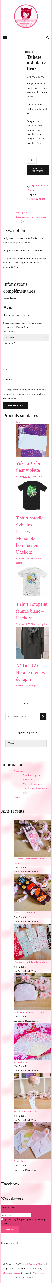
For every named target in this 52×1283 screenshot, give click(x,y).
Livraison (27, 779)
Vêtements (32, 198)
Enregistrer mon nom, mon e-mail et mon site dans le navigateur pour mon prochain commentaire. (24, 394)
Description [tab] (21, 212)
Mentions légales (31, 775)
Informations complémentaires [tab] (31, 217)
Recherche (43, 716)
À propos (18, 771)
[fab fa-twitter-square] (41, 37)
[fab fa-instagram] (38, 37)
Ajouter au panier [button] (31, 685)
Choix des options (32, 558)
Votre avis (9, 343)
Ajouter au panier (38, 169)
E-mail (7, 379)
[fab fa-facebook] (35, 37)
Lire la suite (36, 476)
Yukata (41, 198)
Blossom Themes (11, 1273)
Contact (17, 797)
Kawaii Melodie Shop (32, 1264)
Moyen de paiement (32, 784)
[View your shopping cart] (43, 37)
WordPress (38, 1273)
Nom (6, 369)
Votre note (9, 331)
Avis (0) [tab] (20, 221)
